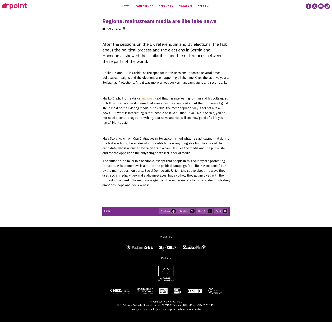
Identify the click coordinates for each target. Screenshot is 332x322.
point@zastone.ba (141, 309)
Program (185, 6)
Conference (144, 6)
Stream (203, 6)
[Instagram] (327, 6)
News (126, 6)
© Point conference (160, 301)
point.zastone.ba (179, 309)
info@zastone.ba (160, 309)
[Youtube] (321, 6)
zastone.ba (195, 309)
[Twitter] (314, 6)
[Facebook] (308, 6)
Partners (177, 301)
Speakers (166, 6)
